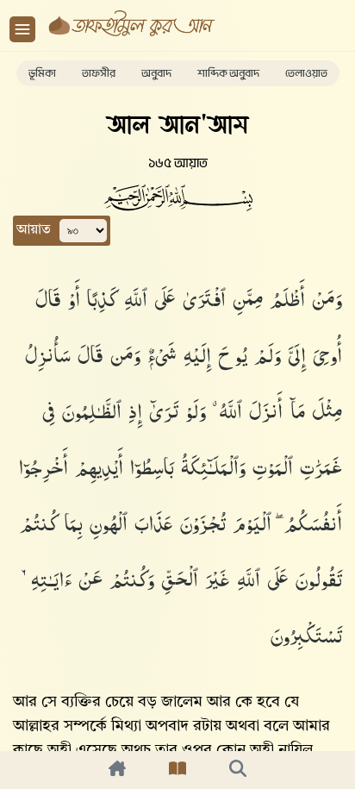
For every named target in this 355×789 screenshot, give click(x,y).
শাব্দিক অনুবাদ (228, 73)
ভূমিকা (42, 73)
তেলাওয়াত (306, 73)
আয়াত (33, 230)
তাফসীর (98, 73)
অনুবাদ (156, 73)
